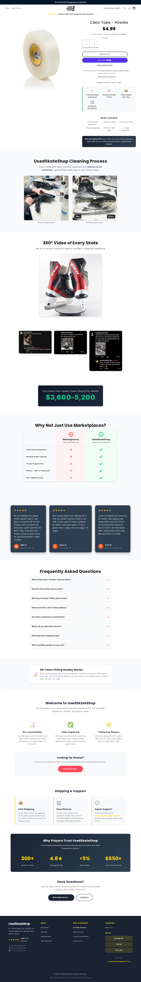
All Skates (45, 927)
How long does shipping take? (46, 636)
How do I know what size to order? (47, 589)
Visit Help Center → (61, 897)
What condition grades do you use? (48, 645)
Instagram (118, 938)
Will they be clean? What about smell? (49, 598)
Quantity (105, 38)
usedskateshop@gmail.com (107, 816)
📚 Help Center (79, 927)
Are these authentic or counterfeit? (48, 617)
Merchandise (46, 936)
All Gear (44, 932)
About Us (109, 927)
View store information (107, 77)
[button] (125, 8)
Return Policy (78, 932)
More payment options (105, 65)
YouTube (119, 950)
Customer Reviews (81, 936)
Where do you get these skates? (47, 626)
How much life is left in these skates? (49, 608)
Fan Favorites (46, 941)
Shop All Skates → (70, 769)
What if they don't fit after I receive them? (51, 580)
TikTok (119, 944)
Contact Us (78, 941)
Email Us (85, 897)
